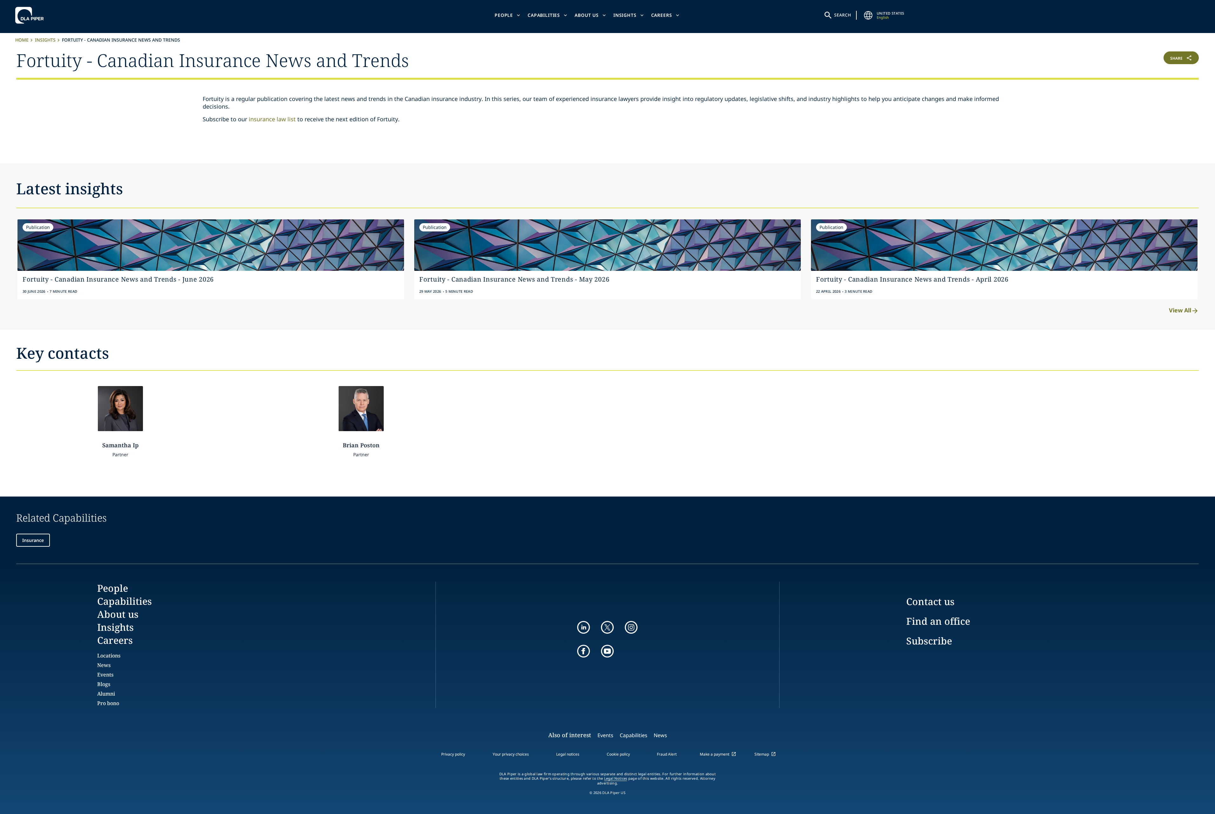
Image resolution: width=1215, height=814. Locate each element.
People (504, 15)
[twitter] (607, 627)
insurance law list (272, 119)
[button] (1100, 59)
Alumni (106, 693)
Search (842, 15)
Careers (661, 15)
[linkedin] (583, 627)
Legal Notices (615, 778)
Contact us (930, 601)
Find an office (938, 621)
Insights (625, 15)
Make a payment (714, 754)
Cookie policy (618, 754)
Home (22, 40)
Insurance (33, 540)
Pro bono (108, 703)
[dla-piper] (31, 15)
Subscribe (929, 640)
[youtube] (607, 651)
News (104, 665)
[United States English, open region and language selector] (868, 15)
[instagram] (631, 627)
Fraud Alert (667, 754)
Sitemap (761, 754)
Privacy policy (453, 754)
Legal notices (567, 754)
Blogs (103, 684)
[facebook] (583, 651)
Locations (108, 655)
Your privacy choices (511, 754)
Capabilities (544, 15)
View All (1180, 310)
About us (587, 15)
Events (105, 674)
